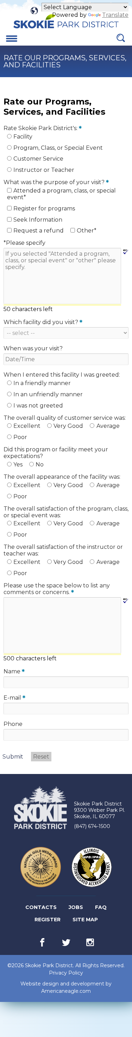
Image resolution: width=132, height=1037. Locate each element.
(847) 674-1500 (92, 826)
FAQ (101, 907)
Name (14, 671)
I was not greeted (38, 405)
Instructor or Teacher (43, 170)
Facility (22, 136)
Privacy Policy (66, 973)
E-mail (14, 697)
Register (48, 921)
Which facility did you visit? (43, 322)
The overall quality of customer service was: (65, 418)
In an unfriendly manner (48, 394)
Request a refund (38, 230)
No (40, 464)
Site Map (85, 919)
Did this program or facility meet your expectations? (56, 452)
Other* (86, 230)
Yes (18, 464)
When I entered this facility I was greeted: (62, 374)
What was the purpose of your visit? (56, 182)
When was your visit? (33, 348)
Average (108, 426)
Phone (13, 724)
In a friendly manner (42, 383)
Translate (115, 15)
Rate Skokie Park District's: (43, 128)
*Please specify (24, 243)
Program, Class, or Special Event (58, 147)
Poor (20, 437)
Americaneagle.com (66, 991)
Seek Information (37, 219)
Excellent (26, 426)
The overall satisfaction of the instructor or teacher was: (63, 550)
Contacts (41, 907)
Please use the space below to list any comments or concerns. (57, 588)
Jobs (76, 909)
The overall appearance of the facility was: (62, 476)
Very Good (68, 426)
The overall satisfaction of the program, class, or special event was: (66, 512)
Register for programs (44, 208)
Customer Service (38, 158)
